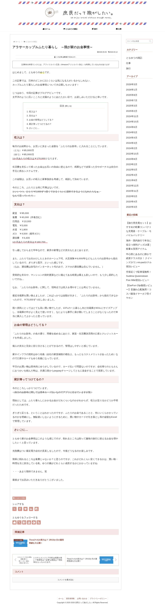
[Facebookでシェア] (20, 509)
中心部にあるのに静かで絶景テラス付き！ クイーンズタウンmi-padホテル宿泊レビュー (139, 260)
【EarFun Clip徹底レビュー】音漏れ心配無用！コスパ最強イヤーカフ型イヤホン (139, 291)
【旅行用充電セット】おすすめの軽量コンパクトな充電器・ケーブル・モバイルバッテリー (138, 229)
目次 (62, 106)
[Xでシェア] (14, 509)
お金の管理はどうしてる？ (41, 120)
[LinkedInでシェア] (31, 509)
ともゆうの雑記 (20, 498)
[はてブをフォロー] (24, 522)
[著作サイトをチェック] (14, 522)
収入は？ (33, 111)
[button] (37, 509)
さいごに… (34, 128)
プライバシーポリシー (98, 598)
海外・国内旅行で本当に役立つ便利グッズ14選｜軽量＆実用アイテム (139, 244)
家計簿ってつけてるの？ (40, 124)
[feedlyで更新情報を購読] (34, 522)
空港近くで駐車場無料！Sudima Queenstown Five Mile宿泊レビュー (138, 276)
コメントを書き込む (65, 580)
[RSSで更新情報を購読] (39, 522)
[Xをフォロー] (19, 522)
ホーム (61, 598)
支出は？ (33, 116)
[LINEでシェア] (25, 509)
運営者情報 (70, 598)
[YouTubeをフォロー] (29, 522)
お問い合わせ (82, 598)
